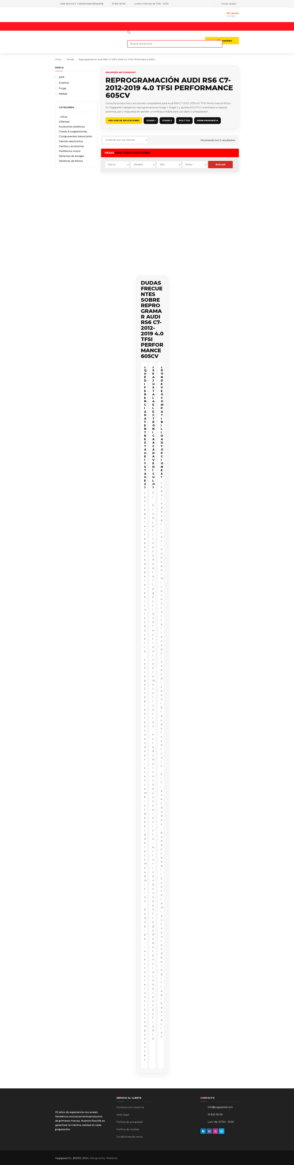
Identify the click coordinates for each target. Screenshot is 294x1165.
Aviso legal (122, 1114)
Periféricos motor (70, 151)
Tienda (70, 59)
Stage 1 (150, 120)
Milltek (63, 93)
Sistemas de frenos (71, 161)
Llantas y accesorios (71, 146)
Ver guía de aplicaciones (123, 120)
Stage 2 (167, 120)
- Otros (63, 116)
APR (61, 77)
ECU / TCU (184, 120)
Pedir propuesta (207, 120)
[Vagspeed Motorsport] (85, 14)
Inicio (58, 59)
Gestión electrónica (71, 141)
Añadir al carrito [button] (117, 231)
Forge (62, 88)
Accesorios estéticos (72, 126)
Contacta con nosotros (130, 1107)
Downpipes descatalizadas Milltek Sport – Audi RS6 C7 (151, 218)
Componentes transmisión (75, 136)
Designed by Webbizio (104, 1158)
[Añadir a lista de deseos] (126, 183)
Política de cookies (127, 1129)
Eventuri (64, 82)
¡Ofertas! (64, 121)
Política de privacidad (129, 1122)
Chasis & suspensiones (73, 131)
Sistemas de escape (71, 156)
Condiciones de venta (129, 1136)
